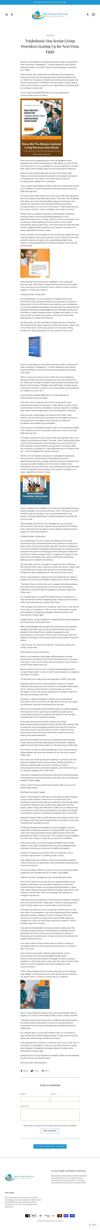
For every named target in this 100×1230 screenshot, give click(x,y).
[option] (50, 2)
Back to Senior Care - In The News (52, 1146)
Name (23, 1094)
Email (53, 1094)
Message (24, 1106)
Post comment (50, 1131)
